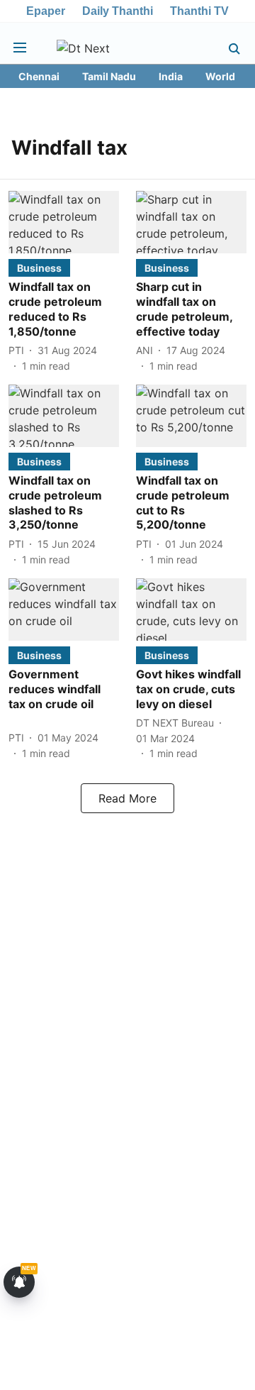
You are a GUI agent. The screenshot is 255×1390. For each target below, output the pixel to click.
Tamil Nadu (109, 76)
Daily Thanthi (117, 11)
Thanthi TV (199, 11)
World (220, 76)
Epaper (45, 11)
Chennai (39, 76)
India (171, 76)
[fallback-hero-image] (63, 222)
